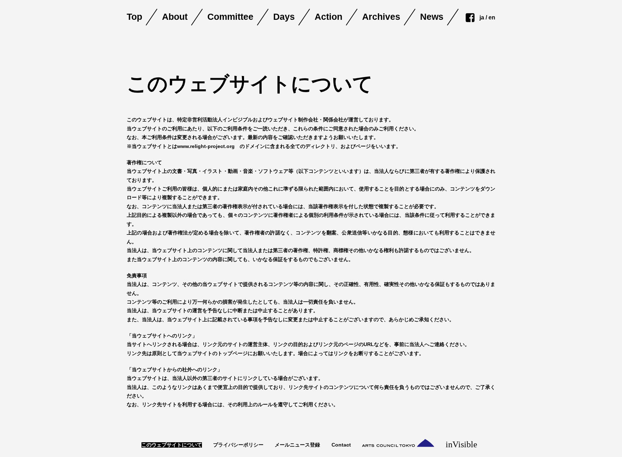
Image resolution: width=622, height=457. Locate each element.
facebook (470, 18)
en (491, 18)
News (431, 17)
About (175, 17)
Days (284, 17)
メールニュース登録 (297, 445)
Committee (230, 17)
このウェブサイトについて (171, 445)
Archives (381, 17)
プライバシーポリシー (238, 445)
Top (134, 17)
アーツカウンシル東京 (398, 443)
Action (328, 17)
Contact (341, 445)
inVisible (463, 444)
